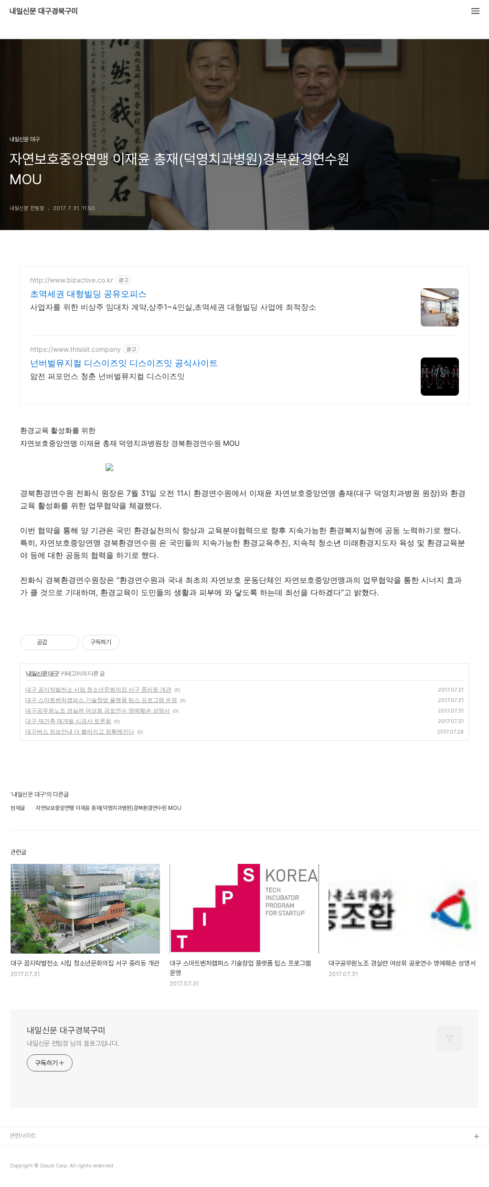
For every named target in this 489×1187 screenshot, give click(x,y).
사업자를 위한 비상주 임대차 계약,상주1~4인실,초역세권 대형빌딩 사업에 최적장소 (173, 307)
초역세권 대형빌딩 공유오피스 (88, 294)
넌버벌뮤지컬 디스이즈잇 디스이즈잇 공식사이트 (124, 363)
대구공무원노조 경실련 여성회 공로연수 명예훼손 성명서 (97, 710)
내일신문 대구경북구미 (44, 11)
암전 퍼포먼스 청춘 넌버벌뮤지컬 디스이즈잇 (107, 376)
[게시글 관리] (68, 642)
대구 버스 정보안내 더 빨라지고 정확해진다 (79, 731)
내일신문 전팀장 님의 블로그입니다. (73, 1043)
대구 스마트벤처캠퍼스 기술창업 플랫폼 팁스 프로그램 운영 (101, 700)
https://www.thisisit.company (75, 349)
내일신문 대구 (42, 673)
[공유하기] (56, 642)
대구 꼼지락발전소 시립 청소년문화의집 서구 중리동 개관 (98, 689)
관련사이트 (23, 1135)
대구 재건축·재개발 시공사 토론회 (68, 721)
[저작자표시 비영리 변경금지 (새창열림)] (133, 642)
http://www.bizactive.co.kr (71, 280)
